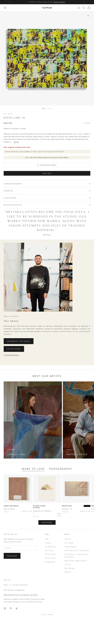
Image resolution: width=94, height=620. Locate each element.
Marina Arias (67, 506)
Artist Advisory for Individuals (77, 550)
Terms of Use (50, 558)
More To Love (33, 468)
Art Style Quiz (50, 547)
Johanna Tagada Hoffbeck (39, 507)
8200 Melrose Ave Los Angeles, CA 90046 (21, 595)
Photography (60, 468)
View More (47, 522)
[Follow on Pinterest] (11, 608)
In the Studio (14, 349)
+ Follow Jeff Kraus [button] (11, 355)
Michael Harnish (59, 2)
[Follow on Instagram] (5, 608)
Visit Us (68, 564)
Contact (48, 543)
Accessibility (50, 562)
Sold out (47, 173)
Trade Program (71, 547)
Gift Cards (49, 550)
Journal (68, 539)
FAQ (46, 539)
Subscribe (12, 556)
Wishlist (68, 572)
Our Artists (69, 543)
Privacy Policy (50, 554)
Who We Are (70, 568)
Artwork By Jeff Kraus (18, 341)
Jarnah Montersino (11, 506)
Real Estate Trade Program (76, 561)
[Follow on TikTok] (17, 608)
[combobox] (84, 7)
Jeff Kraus (8, 114)
